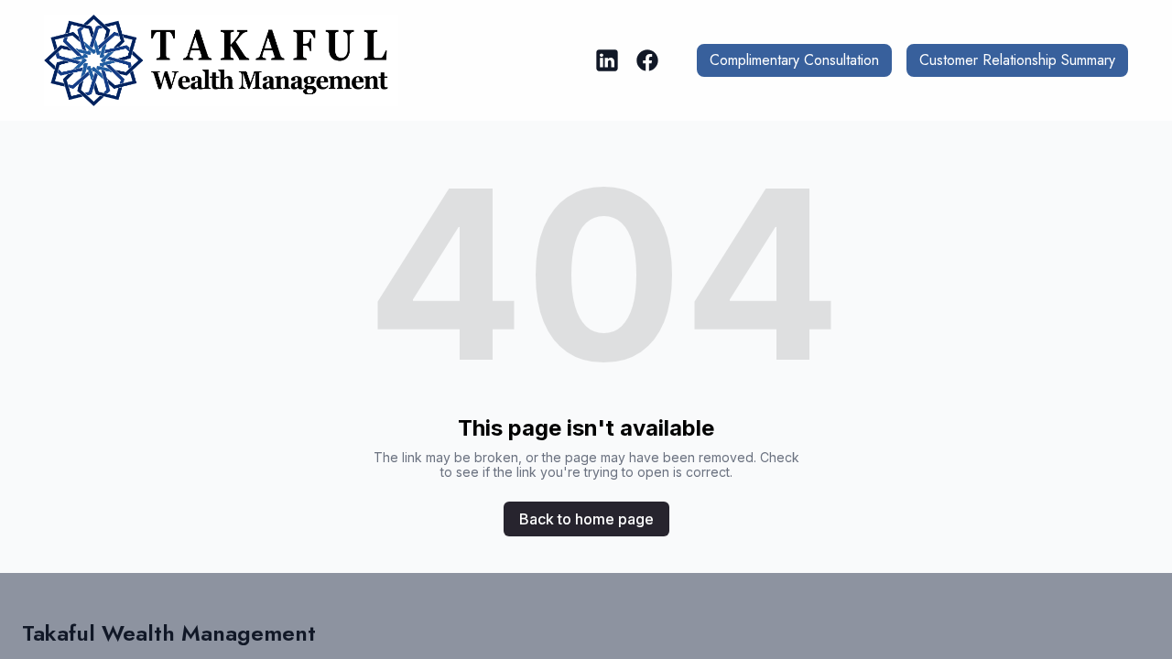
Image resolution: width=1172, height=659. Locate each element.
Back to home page (586, 519)
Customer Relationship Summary (1017, 59)
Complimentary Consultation (794, 59)
